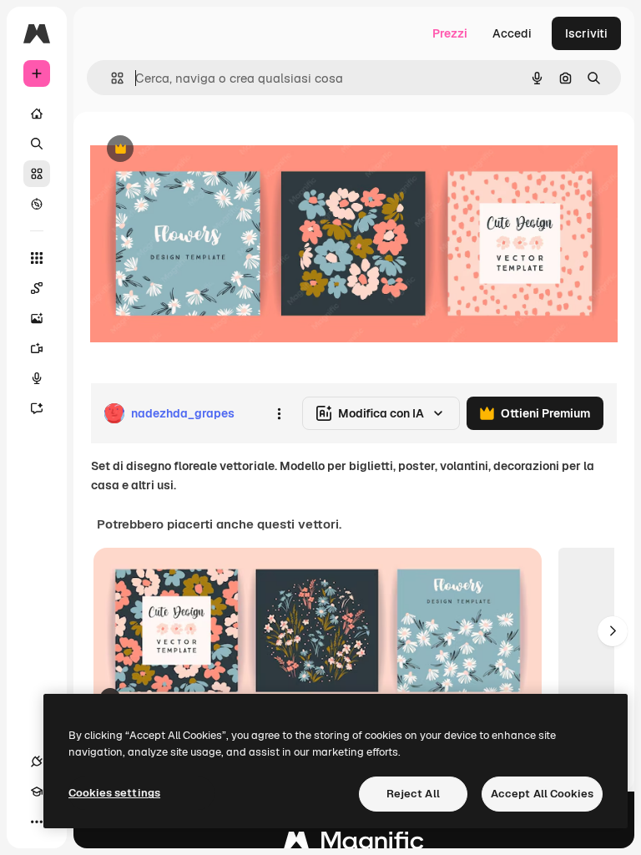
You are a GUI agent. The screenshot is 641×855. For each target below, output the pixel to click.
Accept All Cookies (542, 794)
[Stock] (36, 173)
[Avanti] (613, 631)
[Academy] (36, 791)
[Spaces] (36, 288)
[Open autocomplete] (111, 78)
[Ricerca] (36, 143)
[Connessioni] (36, 761)
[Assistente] (36, 408)
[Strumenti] (36, 258)
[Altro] (36, 821)
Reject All (413, 794)
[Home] (36, 113)
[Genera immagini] (36, 318)
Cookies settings (114, 793)
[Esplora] (36, 203)
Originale (200, 150)
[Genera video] (36, 348)
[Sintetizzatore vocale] (36, 378)
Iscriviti (586, 33)
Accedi (512, 33)
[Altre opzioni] (278, 413)
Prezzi (449, 33)
